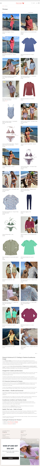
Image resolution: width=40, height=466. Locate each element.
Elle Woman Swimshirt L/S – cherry (27, 324)
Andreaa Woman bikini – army (7, 234)
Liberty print (10, 423)
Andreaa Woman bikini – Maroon (8, 166)
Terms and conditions (6, 434)
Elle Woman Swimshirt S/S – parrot (27, 257)
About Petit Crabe (24, 434)
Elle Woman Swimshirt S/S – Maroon (9, 54)
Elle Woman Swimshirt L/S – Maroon (27, 98)
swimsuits (12, 422)
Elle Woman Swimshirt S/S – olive (8, 279)
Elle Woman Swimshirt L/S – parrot (8, 324)
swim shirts (10, 421)
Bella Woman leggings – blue (26, 211)
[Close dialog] (38, 440)
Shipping (4, 435)
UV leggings (16, 421)
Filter (4, 12)
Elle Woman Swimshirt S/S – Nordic (27, 54)
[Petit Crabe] (20, 3)
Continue (10, 458)
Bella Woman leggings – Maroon (8, 31)
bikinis (17, 422)
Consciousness (23, 435)
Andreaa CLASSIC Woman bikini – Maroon (28, 143)
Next (36, 353)
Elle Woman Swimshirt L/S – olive (8, 346)
